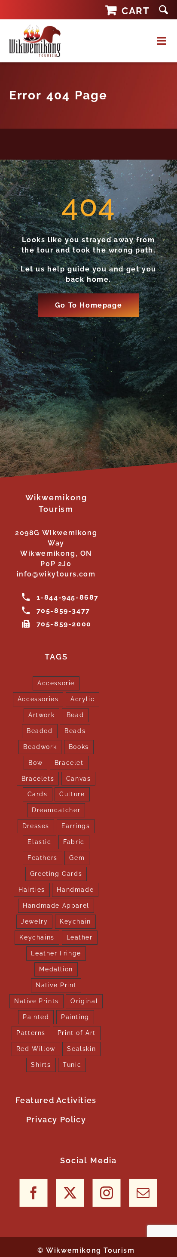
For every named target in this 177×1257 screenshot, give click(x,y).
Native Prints (36, 1000)
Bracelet (69, 762)
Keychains (36, 937)
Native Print (56, 985)
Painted (36, 1016)
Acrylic (82, 698)
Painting (75, 1016)
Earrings (75, 825)
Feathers (42, 857)
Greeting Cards (56, 873)
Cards (37, 794)
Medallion (56, 969)
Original (84, 1000)
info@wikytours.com (56, 574)
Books (79, 746)
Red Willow (35, 1048)
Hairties (31, 889)
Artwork (41, 714)
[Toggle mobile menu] (162, 40)
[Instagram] (107, 1193)
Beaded (40, 730)
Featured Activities (55, 1100)
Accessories (38, 698)
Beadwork (40, 746)
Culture (72, 794)
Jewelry (34, 921)
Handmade (75, 889)
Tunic (72, 1064)
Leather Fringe (56, 953)
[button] (163, 9)
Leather (80, 937)
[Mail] (143, 1193)
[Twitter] (70, 1193)
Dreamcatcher (56, 809)
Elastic (39, 841)
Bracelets (37, 778)
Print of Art (77, 1032)
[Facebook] (34, 1193)
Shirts (41, 1064)
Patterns (31, 1032)
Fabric (74, 841)
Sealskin (81, 1048)
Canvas (78, 778)
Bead (75, 714)
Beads (74, 730)
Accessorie (56, 683)
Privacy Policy (56, 1119)
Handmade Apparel (56, 905)
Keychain (75, 921)
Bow (35, 762)
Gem (77, 857)
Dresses (35, 825)
